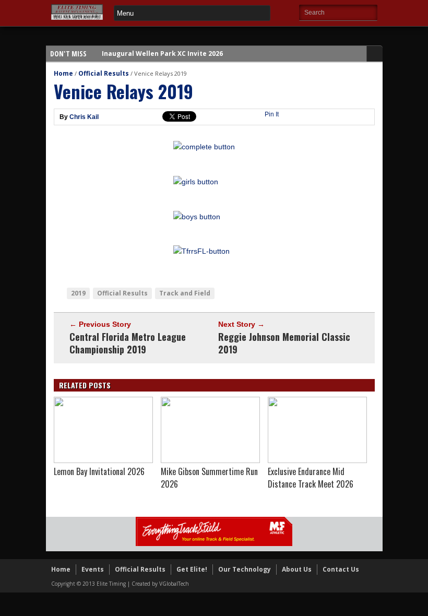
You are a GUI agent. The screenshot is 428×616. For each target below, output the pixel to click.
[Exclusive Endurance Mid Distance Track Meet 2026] (317, 460)
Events (92, 569)
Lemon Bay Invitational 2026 (99, 471)
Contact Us (341, 569)
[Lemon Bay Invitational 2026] (103, 460)
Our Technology (244, 569)
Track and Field (184, 293)
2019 (78, 293)
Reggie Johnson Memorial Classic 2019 (284, 343)
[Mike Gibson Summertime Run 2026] (210, 460)
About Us (297, 569)
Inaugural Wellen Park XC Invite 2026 (162, 53)
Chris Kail (84, 117)
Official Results (103, 73)
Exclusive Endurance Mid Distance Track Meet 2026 (310, 477)
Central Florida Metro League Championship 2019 (127, 343)
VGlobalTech (174, 583)
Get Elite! (191, 569)
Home (63, 73)
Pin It (272, 114)
